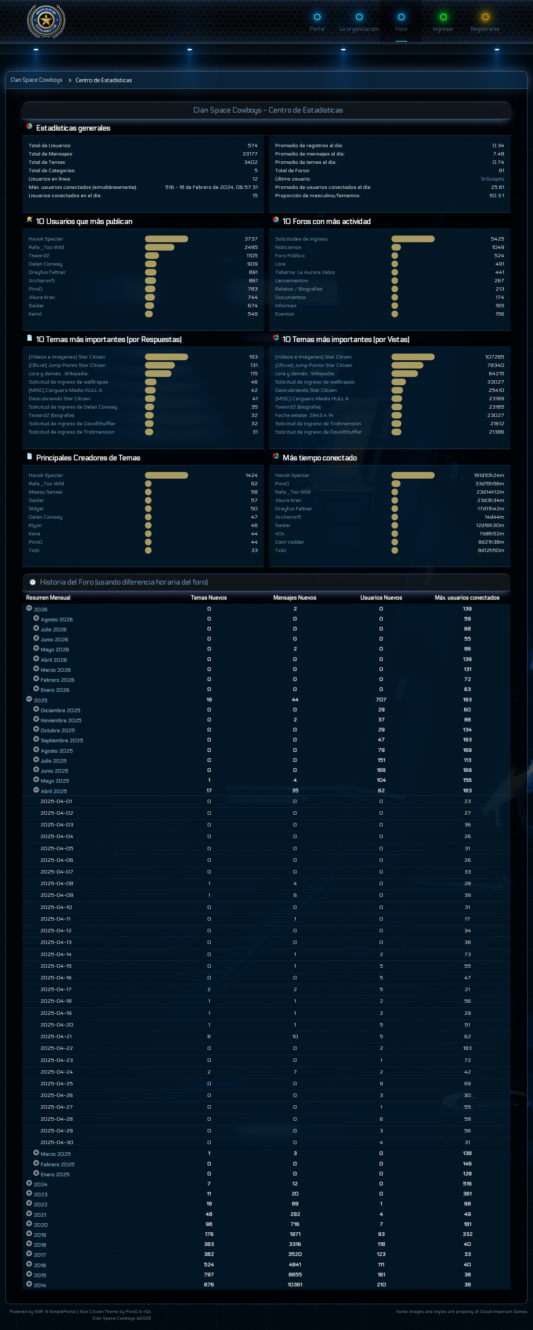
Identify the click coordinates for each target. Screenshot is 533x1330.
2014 (40, 1285)
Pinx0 (35, 289)
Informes (285, 306)
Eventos (284, 314)
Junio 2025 (54, 771)
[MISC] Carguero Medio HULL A (65, 390)
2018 (40, 1245)
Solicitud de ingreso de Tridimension (72, 432)
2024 (40, 1184)
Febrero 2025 (58, 1164)
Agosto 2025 (57, 751)
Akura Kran (42, 297)
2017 (40, 1255)
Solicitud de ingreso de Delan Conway (73, 407)
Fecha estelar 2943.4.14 (304, 415)
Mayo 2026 (55, 649)
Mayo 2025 (55, 781)
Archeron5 (42, 281)
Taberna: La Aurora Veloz (305, 272)
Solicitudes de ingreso (301, 239)
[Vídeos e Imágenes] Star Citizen (67, 357)
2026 (40, 609)
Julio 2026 (54, 629)
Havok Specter (46, 239)
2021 (40, 1215)
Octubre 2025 (58, 730)
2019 (40, 1235)
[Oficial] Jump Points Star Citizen (67, 365)
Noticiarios (288, 247)
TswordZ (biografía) (51, 415)
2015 (40, 1275)
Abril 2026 (54, 660)
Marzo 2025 (56, 1154)
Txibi (34, 550)
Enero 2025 (55, 1174)
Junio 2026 (54, 639)
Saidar (36, 306)
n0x (279, 534)
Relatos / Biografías (299, 289)
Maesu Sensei (45, 492)
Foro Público (290, 255)
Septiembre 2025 (62, 740)
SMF (39, 1311)
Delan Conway (45, 264)
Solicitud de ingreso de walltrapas (68, 382)
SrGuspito (492, 179)
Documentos (290, 297)
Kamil (35, 314)
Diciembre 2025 (60, 710)
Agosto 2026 (57, 619)
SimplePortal (62, 1311)
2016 (40, 1265)
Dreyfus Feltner (47, 272)
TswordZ (39, 255)
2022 (40, 1204)
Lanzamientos (291, 281)
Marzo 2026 (56, 670)
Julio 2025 (54, 761)
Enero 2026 (55, 690)
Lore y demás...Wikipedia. (59, 373)
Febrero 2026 (58, 680)
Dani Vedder (289, 542)
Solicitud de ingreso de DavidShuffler (72, 424)
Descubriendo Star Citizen (59, 399)
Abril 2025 (54, 791)
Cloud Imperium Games (504, 1311)
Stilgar (36, 509)
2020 (41, 1225)
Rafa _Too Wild (46, 247)
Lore (280, 264)
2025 (40, 700)
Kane (34, 534)
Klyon (35, 525)
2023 (40, 1194)
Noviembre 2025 (61, 720)
